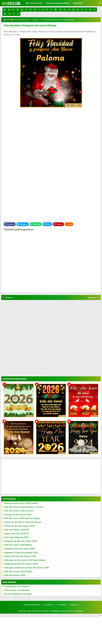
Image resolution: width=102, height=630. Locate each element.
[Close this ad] (100, 615)
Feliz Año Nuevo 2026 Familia (18, 571)
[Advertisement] (51, 128)
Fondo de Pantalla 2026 (58, 3)
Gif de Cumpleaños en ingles (18, 594)
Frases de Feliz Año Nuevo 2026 (19, 526)
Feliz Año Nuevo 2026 (14, 575)
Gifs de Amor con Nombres (17, 590)
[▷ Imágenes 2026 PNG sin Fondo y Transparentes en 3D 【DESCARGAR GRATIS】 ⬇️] (19, 400)
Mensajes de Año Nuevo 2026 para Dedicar (24, 560)
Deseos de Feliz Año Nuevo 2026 (20, 556)
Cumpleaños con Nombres (17, 586)
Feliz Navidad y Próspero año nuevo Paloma (30, 25)
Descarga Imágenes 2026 (16, 537)
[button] (4, 9)
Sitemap (73, 605)
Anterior (9, 297)
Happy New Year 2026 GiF (16, 533)
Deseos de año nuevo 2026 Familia (21, 503)
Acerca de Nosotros (32, 605)
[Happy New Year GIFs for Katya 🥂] (83, 437)
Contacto (49, 605)
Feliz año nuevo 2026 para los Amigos (22, 518)
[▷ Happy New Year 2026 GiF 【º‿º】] (51, 437)
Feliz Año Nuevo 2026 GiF (16, 529)
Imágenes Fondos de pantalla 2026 (21, 552)
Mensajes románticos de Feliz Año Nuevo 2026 (26, 567)
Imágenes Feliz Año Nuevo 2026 (19, 548)
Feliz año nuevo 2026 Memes (18, 545)
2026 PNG (78, 3)
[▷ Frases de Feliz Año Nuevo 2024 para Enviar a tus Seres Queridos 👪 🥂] (19, 437)
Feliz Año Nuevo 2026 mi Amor (18, 510)
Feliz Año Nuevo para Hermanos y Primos (23, 507)
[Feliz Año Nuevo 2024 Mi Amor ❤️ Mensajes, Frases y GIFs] (83, 400)
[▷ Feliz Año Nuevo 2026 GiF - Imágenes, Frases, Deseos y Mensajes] (11, 3)
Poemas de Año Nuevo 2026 (17, 514)
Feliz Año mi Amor (34, 3)
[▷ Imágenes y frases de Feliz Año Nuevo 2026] (51, 400)
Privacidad (61, 605)
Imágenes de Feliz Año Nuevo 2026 (21, 564)
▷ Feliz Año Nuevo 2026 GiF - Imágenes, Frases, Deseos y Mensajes (54, 611)
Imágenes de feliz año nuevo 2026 (20, 541)
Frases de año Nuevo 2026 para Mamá (22, 522)
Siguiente (92, 297)
